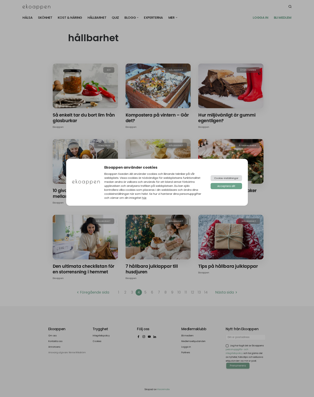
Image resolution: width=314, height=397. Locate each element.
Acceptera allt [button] (226, 186)
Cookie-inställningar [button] (226, 178)
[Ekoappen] (86, 182)
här (144, 198)
